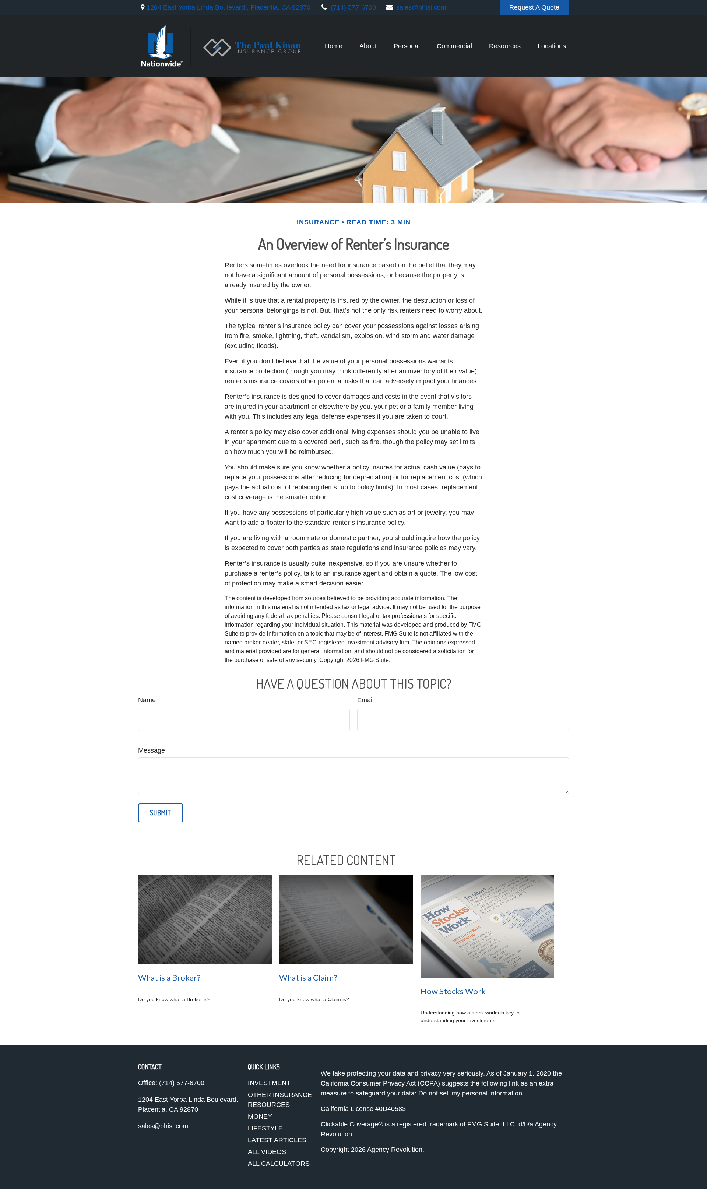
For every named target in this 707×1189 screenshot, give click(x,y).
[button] (333, 46)
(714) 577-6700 (353, 7)
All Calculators (279, 1163)
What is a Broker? (169, 977)
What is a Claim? (308, 977)
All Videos (267, 1151)
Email (365, 700)
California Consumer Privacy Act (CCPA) (380, 1083)
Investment (269, 1083)
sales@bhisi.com (421, 7)
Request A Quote (534, 7)
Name (147, 700)
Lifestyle (265, 1128)
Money (260, 1116)
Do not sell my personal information (470, 1093)
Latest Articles (277, 1140)
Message (151, 750)
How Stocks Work (453, 991)
